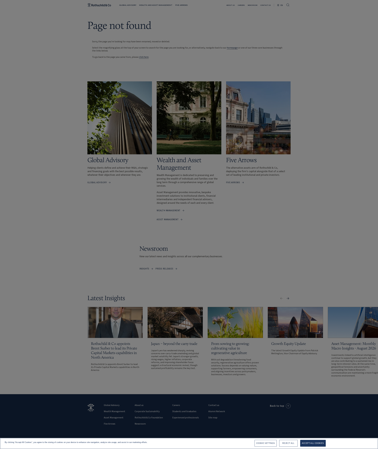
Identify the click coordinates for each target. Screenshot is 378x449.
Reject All (288, 443)
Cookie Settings (265, 443)
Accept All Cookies (313, 443)
